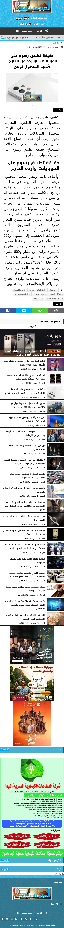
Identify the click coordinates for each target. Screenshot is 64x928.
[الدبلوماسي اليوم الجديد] (32, 645)
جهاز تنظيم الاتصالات (53, 298)
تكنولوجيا (55, 43)
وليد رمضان (37, 298)
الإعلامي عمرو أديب (21, 294)
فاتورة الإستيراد (19, 290)
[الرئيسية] (47, 31)
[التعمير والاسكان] (32, 723)
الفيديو (57, 749)
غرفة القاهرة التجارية (37, 290)
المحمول (52, 290)
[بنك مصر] (32, 682)
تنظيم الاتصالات (38, 294)
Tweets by (59, 873)
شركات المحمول (55, 294)
